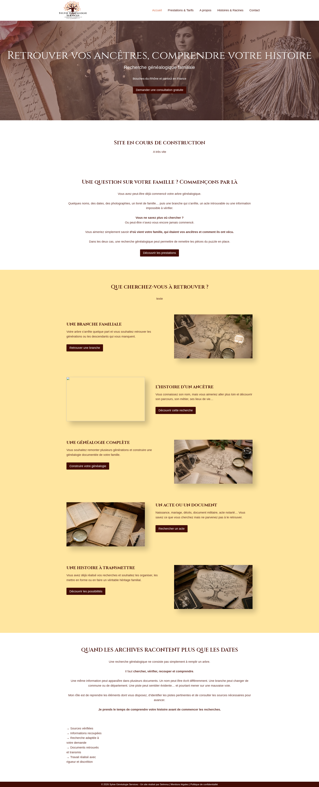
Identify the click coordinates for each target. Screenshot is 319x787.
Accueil (157, 10)
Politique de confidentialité (204, 784)
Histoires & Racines (230, 10)
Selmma (164, 784)
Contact (254, 10)
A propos (205, 10)
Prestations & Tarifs (181, 10)
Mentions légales (179, 784)
